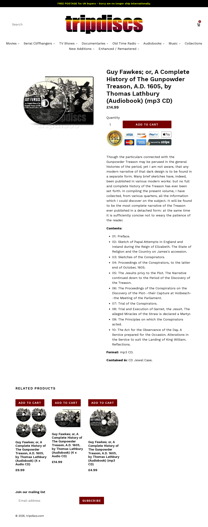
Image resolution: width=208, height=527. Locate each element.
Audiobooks (154, 43)
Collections (193, 43)
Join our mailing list (30, 492)
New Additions (82, 49)
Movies (13, 43)
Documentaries (96, 43)
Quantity (113, 117)
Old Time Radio (126, 43)
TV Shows (69, 43)
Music (175, 43)
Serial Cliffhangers (40, 43)
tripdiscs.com (35, 515)
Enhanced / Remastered (120, 49)
